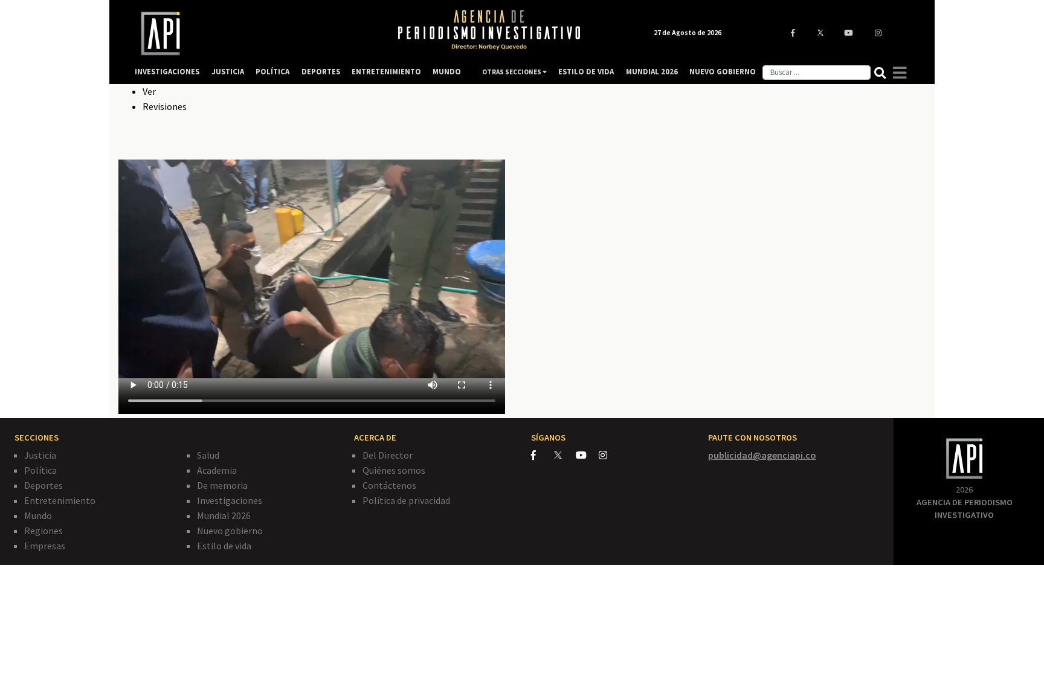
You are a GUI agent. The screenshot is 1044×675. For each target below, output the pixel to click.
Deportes (43, 485)
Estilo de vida (224, 546)
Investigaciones (229, 500)
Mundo (38, 515)
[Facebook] (542, 455)
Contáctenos (389, 485)
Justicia (40, 455)
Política (40, 470)
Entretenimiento (59, 500)
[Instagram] (609, 455)
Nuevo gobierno (230, 531)
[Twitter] (564, 455)
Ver (149, 91)
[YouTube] (587, 455)
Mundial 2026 (224, 515)
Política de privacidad (406, 500)
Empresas (44, 546)
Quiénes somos (393, 470)
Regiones (43, 531)
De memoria (222, 485)
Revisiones (165, 106)
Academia (217, 470)
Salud (208, 455)
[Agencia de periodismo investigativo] (254, 33)
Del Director (387, 455)
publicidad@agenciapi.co (762, 455)
